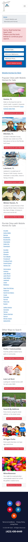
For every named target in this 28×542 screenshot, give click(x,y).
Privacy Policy (20, 522)
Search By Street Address (14, 418)
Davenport (6, 246)
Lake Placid (6, 276)
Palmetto (6, 297)
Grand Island (7, 263)
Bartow (5, 235)
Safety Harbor (7, 307)
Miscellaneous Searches (14, 485)
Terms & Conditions (9, 522)
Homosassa (7, 269)
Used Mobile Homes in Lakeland (14, 182)
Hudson (5, 271)
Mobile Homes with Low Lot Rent (14, 388)
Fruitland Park (7, 261)
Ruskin (5, 304)
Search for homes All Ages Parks (14, 448)
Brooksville (6, 240)
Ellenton (6, 254)
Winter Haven (7, 319)
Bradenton (6, 237)
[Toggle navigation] (24, 6)
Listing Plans (14, 524)
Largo (5, 282)
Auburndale (7, 233)
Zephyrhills (6, 321)
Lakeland (6, 280)
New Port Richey (8, 288)
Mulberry (6, 285)
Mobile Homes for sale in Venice (14, 113)
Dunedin (6, 252)
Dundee (5, 250)
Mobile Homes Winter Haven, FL (14, 217)
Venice (5, 316)
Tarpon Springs (8, 314)
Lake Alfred (6, 273)
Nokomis (6, 290)
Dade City (6, 244)
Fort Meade (6, 256)
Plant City (6, 302)
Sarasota (6, 310)
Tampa (5, 312)
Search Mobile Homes (14, 63)
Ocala (5, 295)
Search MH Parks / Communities (14, 358)
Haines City (6, 265)
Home (5, 17)
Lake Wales (6, 278)
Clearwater (6, 242)
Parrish (5, 299)
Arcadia (5, 231)
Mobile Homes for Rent (11, 72)
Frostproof (6, 259)
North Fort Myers (8, 293)
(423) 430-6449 (14, 531)
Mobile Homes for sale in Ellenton (14, 147)
